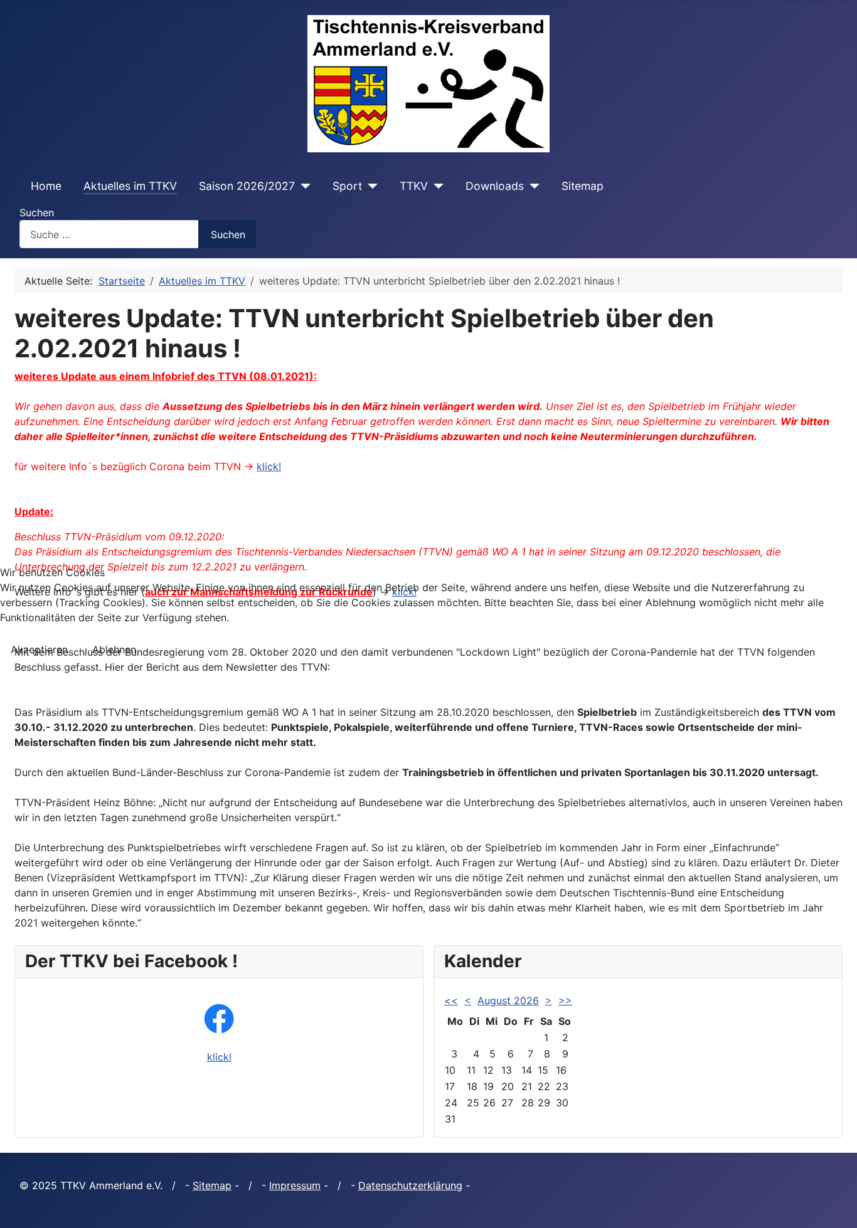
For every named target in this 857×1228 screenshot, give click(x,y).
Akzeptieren (39, 649)
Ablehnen (114, 649)
